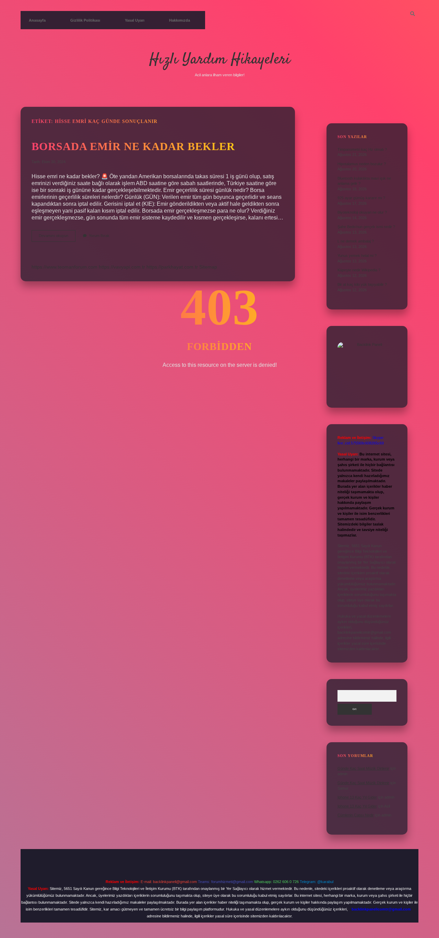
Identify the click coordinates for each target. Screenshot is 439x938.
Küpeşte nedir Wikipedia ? (358, 270)
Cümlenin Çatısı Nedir (355, 815)
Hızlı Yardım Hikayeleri (219, 60)
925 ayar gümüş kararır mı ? (361, 198)
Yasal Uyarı (134, 20)
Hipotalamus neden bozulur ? (361, 164)
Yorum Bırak (99, 236)
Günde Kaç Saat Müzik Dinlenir (363, 768)
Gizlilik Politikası (85, 20)
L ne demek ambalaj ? (355, 241)
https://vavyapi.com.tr (122, 267)
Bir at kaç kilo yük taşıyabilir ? (362, 284)
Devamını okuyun (57, 237)
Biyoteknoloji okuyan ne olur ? (362, 212)
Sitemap (208, 267)
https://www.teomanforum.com (64, 267)
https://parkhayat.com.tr (172, 267)
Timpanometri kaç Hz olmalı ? (362, 149)
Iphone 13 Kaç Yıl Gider (357, 797)
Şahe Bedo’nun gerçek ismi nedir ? (366, 227)
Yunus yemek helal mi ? (357, 255)
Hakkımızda (179, 20)
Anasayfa (37, 20)
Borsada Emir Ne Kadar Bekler (133, 146)
